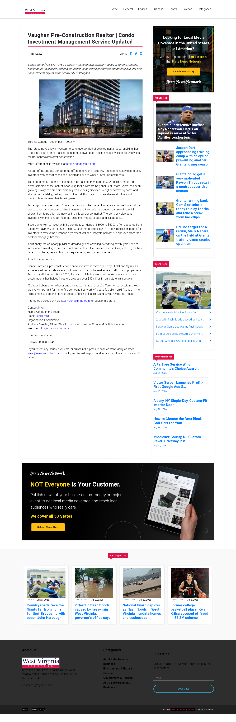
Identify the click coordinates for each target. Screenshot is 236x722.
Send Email (42, 316)
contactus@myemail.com (37, 689)
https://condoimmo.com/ (54, 328)
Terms (25, 713)
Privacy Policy (38, 713)
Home (116, 9)
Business (158, 9)
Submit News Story (183, 71)
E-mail (157, 682)
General (128, 9)
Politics (142, 9)
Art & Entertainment (116, 663)
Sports (173, 9)
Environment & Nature (117, 672)
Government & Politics (118, 682)
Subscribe (183, 692)
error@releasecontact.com (44, 353)
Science (187, 9)
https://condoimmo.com (81, 164)
